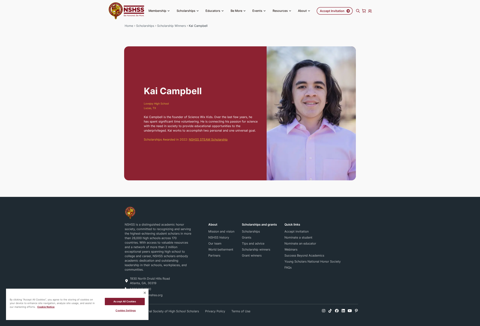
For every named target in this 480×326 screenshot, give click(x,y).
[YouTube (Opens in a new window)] (350, 311)
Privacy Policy (215, 311)
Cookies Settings (126, 310)
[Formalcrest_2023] (130, 212)
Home (129, 26)
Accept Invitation (332, 11)
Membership (157, 11)
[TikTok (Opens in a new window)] (330, 311)
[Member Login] (370, 11)
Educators (213, 11)
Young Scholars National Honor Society (312, 261)
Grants (246, 237)
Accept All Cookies (124, 301)
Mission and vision (221, 231)
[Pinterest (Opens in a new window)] (356, 311)
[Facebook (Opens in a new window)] (337, 311)
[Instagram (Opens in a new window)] (323, 311)
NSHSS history (218, 237)
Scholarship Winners (171, 26)
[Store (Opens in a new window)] (364, 11)
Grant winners (252, 255)
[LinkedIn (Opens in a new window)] (343, 311)
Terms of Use (240, 311)
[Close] (145, 293)
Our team (214, 243)
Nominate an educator (300, 243)
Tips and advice (253, 243)
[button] (168, 11)
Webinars (290, 249)
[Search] (358, 11)
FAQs (288, 267)
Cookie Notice (46, 306)
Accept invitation (296, 231)
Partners (214, 255)
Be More (236, 11)
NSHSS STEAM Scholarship (208, 139)
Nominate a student (298, 237)
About (302, 11)
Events (257, 11)
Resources (280, 11)
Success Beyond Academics (304, 255)
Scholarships (186, 11)
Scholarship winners (256, 249)
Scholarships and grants (259, 224)
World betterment (220, 249)
